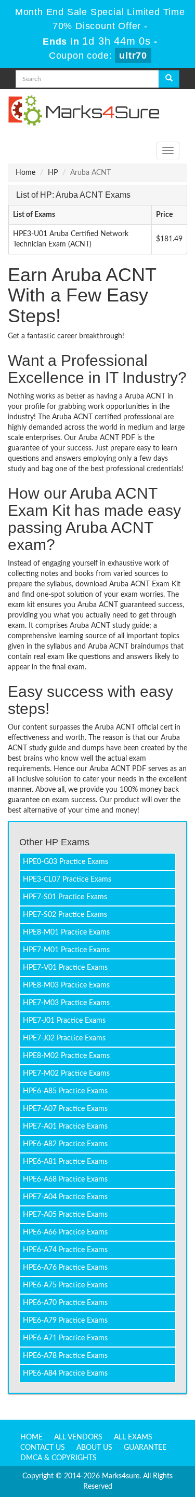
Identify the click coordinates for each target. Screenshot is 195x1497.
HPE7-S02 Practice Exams (65, 914)
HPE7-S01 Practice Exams (65, 897)
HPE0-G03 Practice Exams (65, 862)
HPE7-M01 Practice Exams (66, 950)
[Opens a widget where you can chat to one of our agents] (123, 1426)
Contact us (42, 1447)
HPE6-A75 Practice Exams (65, 1285)
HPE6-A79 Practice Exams (65, 1320)
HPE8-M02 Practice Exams (66, 1056)
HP (53, 172)
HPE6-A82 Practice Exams (65, 1144)
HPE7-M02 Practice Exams (66, 1073)
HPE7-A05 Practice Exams (65, 1214)
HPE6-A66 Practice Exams (65, 1232)
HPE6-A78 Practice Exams (65, 1355)
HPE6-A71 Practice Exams (65, 1338)
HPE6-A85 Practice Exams (65, 1091)
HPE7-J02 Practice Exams (64, 1038)
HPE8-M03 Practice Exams (66, 985)
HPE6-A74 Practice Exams (65, 1250)
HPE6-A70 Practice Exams (65, 1303)
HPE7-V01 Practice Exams (65, 967)
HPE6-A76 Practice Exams (65, 1267)
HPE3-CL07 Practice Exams (67, 879)
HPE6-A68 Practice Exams (65, 1179)
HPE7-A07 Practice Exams (65, 1109)
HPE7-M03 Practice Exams (66, 1003)
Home (25, 172)
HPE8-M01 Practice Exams (66, 932)
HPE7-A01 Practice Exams (65, 1126)
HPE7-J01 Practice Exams (64, 1020)
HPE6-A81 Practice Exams (65, 1161)
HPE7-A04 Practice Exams (65, 1197)
